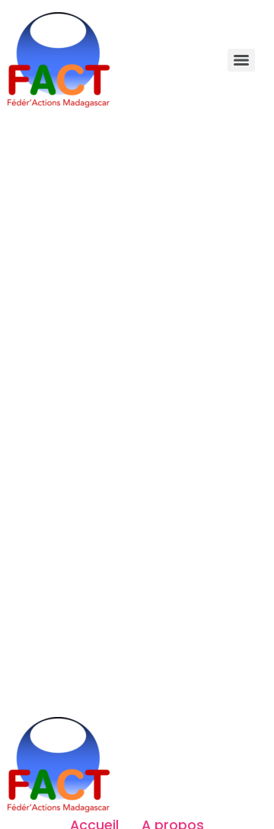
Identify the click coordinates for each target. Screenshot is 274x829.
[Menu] (241, 60)
